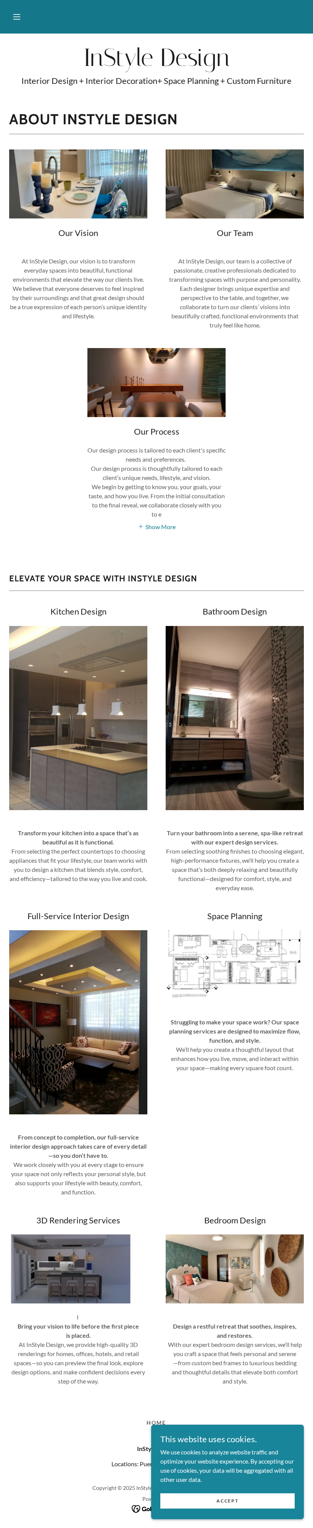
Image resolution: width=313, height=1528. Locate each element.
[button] (16, 16)
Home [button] (156, 1422)
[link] (156, 63)
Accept (227, 1501)
